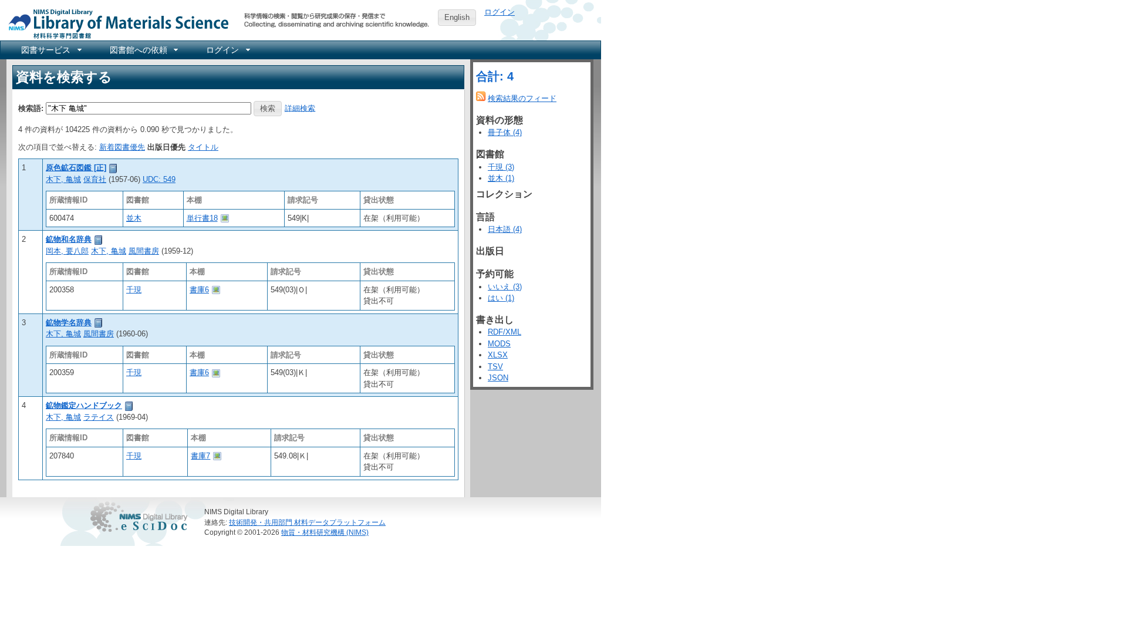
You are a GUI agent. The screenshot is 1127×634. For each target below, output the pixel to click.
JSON (498, 377)
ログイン (499, 12)
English (457, 17)
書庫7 (200, 455)
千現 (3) (501, 167)
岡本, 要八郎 (67, 251)
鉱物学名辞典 (69, 322)
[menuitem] (50, 50)
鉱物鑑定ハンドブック (84, 405)
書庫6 (199, 289)
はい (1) (501, 298)
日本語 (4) (505, 229)
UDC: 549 (159, 179)
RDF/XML (504, 332)
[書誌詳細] (113, 167)
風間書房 (144, 251)
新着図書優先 (122, 147)
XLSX (498, 354)
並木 (133, 218)
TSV (495, 366)
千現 (133, 289)
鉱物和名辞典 (69, 239)
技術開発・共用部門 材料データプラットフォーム (307, 522)
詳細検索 (300, 107)
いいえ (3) (505, 286)
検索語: (30, 107)
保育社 (94, 179)
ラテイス (98, 417)
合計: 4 (495, 76)
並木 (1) (501, 178)
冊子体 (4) (505, 132)
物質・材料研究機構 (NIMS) (325, 532)
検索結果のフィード (522, 98)
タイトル (203, 147)
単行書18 (202, 218)
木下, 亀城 (63, 179)
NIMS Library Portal (115, 23)
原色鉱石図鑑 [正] (76, 167)
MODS (499, 343)
